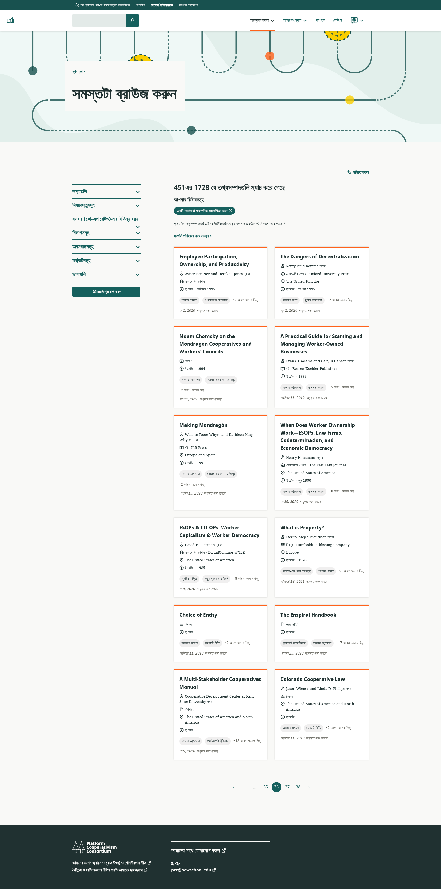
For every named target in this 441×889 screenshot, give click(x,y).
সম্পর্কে (320, 20)
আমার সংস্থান (292, 20)
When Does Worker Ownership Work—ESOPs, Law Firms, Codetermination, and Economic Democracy (317, 437)
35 (265, 787)
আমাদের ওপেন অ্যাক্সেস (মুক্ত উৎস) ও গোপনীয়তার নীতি (109, 862)
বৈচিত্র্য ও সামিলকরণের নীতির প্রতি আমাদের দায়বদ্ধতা (107, 869)
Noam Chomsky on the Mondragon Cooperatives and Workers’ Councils (215, 344)
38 (298, 787)
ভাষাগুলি (79, 274)
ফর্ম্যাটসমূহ (81, 260)
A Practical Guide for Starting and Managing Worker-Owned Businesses (321, 344)
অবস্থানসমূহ (82, 246)
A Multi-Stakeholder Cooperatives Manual (220, 683)
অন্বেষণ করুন (259, 20)
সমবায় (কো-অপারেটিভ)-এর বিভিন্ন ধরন (105, 219)
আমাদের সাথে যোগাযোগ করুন (195, 850)
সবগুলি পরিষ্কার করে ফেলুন (191, 235)
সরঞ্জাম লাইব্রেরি (188, 5)
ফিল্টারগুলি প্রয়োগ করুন (106, 292)
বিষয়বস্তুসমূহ (83, 205)
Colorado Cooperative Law (312, 679)
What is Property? (302, 528)
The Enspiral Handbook (308, 615)
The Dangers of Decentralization (319, 257)
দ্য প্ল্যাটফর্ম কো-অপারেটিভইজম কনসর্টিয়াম (105, 5)
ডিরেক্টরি (140, 5)
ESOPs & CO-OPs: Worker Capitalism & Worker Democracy (219, 531)
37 (287, 787)
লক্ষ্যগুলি (79, 191)
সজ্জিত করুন (360, 172)
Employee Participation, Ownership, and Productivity (214, 260)
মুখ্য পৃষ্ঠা (77, 71)
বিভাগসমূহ (80, 233)
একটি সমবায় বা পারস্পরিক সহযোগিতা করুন (206, 211)
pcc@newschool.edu (191, 869)
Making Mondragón (203, 425)
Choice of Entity (198, 615)
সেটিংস (337, 20)
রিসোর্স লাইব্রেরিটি (162, 5)
